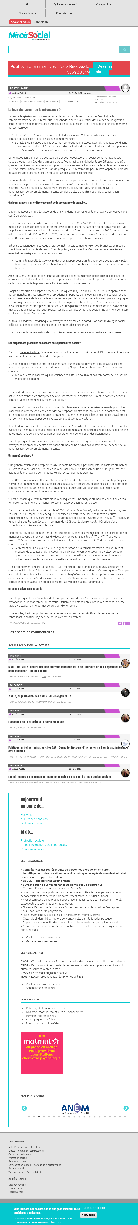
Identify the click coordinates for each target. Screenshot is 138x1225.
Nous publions (27, 13)
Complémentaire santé (32, 101)
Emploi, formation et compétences (27, 757)
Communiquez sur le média (42, 1023)
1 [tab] (29, 1116)
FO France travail (32, 823)
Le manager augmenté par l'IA (49, 973)
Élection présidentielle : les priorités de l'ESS (56, 976)
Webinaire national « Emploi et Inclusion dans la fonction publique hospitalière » (78, 961)
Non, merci (88, 1214)
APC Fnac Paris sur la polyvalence (43, 911)
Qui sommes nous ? (65, 4)
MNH (44, 623)
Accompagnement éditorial (42, 1019)
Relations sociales (57, 676)
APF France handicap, (34, 819)
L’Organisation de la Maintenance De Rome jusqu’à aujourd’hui (62, 884)
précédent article (29, 352)
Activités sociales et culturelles (24, 1147)
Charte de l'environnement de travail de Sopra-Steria (54, 888)
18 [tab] (114, 1116)
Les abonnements (17, 1184)
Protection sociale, (33, 840)
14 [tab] (94, 1116)
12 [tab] (84, 1116)
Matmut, (26, 815)
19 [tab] (120, 1116)
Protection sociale (19, 623)
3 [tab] (39, 1116)
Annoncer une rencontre (40, 987)
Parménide (30, 97)
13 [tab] (89, 1116)
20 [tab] (125, 1116)
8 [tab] (64, 1116)
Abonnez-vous (20, 22)
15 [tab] (99, 1116)
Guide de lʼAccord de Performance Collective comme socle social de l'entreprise (71, 907)
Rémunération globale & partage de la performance (34, 1164)
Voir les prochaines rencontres (44, 984)
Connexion (40, 22)
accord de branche (69, 101)
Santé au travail (16, 1168)
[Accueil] (29, 35)
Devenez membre (100, 69)
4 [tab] (44, 1116)
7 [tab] (59, 1116)
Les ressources (15, 1191)
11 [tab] (79, 1116)
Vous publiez (103, 4)
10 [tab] (74, 1116)
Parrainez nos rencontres (41, 1015)
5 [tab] (49, 1116)
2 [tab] (34, 1116)
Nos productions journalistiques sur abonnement (54, 1012)
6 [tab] (54, 1116)
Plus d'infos (56, 1222)
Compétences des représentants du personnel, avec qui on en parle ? (66, 869)
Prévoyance (52, 101)
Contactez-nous (65, 13)
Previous (24, 1108)
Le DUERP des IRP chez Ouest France (46, 880)
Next (126, 1108)
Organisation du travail (22, 702)
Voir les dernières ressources (43, 937)
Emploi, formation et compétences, (44, 844)
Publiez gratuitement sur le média (46, 1008)
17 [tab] (109, 1116)
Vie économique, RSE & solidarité (25, 1171)
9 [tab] (69, 1116)
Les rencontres (15, 1188)
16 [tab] (104, 1116)
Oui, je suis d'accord (93, 1207)
